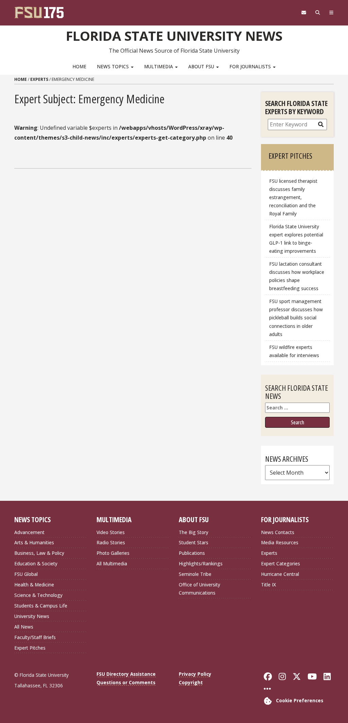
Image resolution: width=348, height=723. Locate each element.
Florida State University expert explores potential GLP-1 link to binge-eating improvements (296, 238)
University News (31, 616)
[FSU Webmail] (304, 12)
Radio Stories (111, 542)
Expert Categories (280, 563)
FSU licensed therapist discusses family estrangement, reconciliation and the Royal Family (293, 197)
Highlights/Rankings (201, 563)
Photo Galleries (113, 553)
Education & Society (35, 563)
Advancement (29, 532)
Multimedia (159, 66)
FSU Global (26, 574)
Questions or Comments (126, 682)
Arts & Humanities (34, 542)
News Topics (113, 66)
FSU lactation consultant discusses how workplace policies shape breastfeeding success (296, 276)
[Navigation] (331, 12)
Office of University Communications (199, 588)
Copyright (191, 682)
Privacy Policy (195, 674)
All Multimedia (112, 563)
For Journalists (250, 66)
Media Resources (279, 542)
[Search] (318, 12)
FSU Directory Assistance (126, 674)
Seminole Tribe (195, 574)
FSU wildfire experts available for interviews (294, 351)
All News (23, 626)
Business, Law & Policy (39, 553)
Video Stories (111, 532)
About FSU (201, 66)
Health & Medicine (34, 584)
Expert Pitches (30, 648)
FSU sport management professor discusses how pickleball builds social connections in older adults (296, 317)
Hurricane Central (280, 574)
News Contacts (277, 532)
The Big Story (193, 532)
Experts (39, 79)
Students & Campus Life (40, 605)
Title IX (268, 584)
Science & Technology (38, 595)
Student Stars (193, 542)
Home (79, 66)
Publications (192, 553)
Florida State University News (174, 36)
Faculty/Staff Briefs (35, 637)
